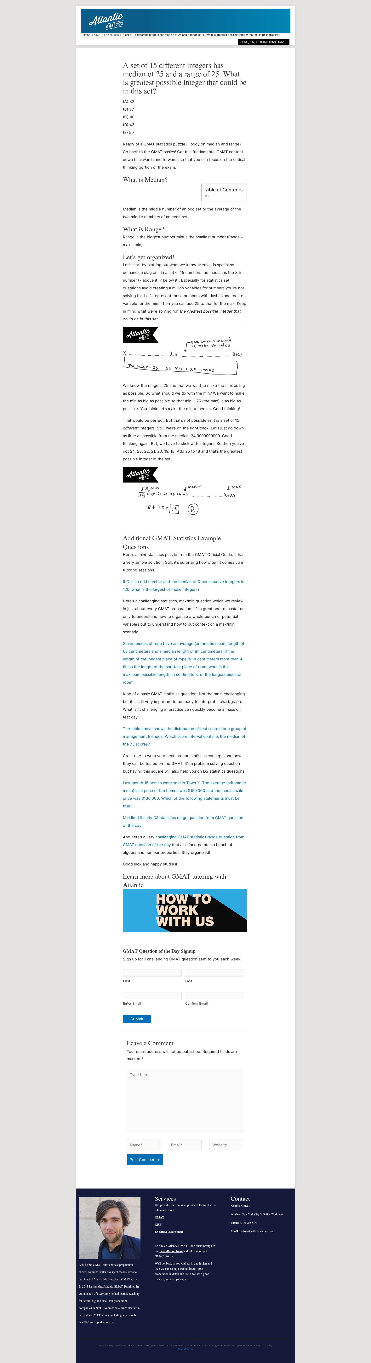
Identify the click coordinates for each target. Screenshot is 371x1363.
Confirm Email (196, 1003)
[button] (266, 42)
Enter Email (132, 1003)
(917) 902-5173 (248, 1222)
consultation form (171, 1251)
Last (188, 981)
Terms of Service (185, 1349)
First (126, 981)
